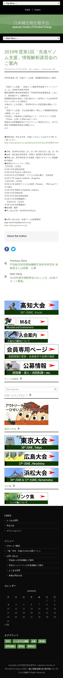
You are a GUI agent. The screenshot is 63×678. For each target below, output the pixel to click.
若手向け (31, 646)
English (38, 10)
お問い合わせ (12, 556)
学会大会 (10, 525)
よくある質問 (12, 520)
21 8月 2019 (21, 69)
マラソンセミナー (14, 531)
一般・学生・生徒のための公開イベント (24, 551)
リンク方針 (23, 672)
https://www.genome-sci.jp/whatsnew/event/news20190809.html (31, 143)
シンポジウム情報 (21, 641)
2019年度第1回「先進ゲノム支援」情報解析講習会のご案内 (30, 57)
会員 (33, 641)
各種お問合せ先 (15, 575)
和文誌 (42, 641)
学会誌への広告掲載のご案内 (21, 560)
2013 (8, 641)
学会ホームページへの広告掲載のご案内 (26, 565)
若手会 (21, 646)
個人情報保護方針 (36, 669)
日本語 (27, 10)
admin (36, 69)
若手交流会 (10, 646)
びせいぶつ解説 (13, 546)
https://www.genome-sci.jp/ (15, 225)
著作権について (51, 669)
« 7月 (6, 625)
